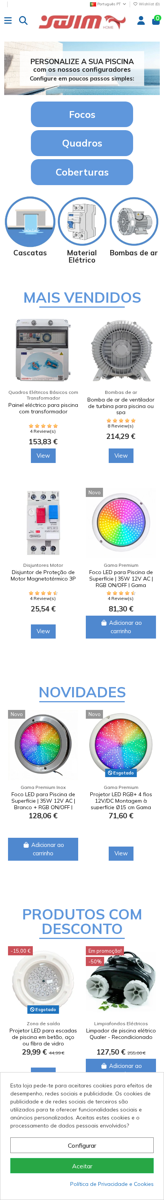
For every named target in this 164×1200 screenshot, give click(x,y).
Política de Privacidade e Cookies (112, 1184)
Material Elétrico (82, 256)
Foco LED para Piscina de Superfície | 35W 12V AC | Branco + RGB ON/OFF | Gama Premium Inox (43, 804)
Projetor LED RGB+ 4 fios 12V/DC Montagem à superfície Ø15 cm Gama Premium (121, 804)
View (31, 455)
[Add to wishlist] (60, 341)
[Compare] (60, 327)
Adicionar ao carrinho (108, 627)
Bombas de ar (134, 252)
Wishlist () (149, 4)
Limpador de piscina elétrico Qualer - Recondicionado (121, 1033)
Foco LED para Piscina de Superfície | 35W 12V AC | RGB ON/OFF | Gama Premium (103, 582)
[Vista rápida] (60, 354)
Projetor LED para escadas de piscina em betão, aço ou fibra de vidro (43, 1037)
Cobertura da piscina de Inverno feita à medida (109, 403)
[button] (75, 475)
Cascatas (30, 252)
